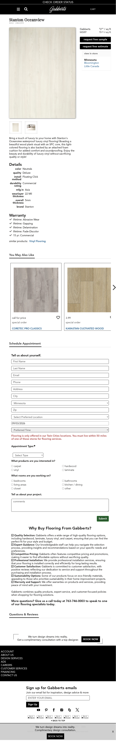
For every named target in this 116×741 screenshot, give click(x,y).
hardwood (70, 466)
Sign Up (32, 704)
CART (93, 9)
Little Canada (91, 66)
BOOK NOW (55, 736)
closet (17, 488)
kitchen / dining (73, 484)
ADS (3, 661)
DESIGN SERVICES (12, 658)
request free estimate (95, 46)
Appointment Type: (22, 446)
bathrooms (70, 480)
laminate (69, 470)
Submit (103, 518)
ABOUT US (7, 654)
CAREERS (6, 665)
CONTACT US (9, 675)
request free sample (95, 39)
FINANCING (8, 671)
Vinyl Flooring (37, 241)
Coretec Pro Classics (27, 328)
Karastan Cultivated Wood (85, 328)
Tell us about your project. (26, 494)
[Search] (26, 9)
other (67, 488)
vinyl (16, 470)
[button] (58, 317)
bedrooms (19, 480)
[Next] (113, 286)
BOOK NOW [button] (90, 639)
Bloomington (91, 62)
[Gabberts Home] (57, 9)
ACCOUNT (7, 651)
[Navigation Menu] (18, 9)
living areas (19, 484)
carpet (17, 466)
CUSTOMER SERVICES (14, 668)
